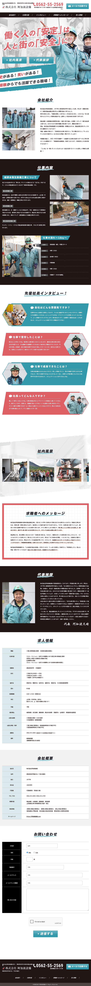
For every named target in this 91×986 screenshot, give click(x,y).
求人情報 (79, 15)
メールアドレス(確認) (12, 883)
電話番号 (11, 867)
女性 (37, 853)
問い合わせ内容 (12, 900)
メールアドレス (12, 875)
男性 (30, 853)
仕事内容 (25, 15)
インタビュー (41, 15)
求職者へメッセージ (60, 15)
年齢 (12, 859)
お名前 (12, 846)
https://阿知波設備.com (34, 816)
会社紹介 (12, 15)
